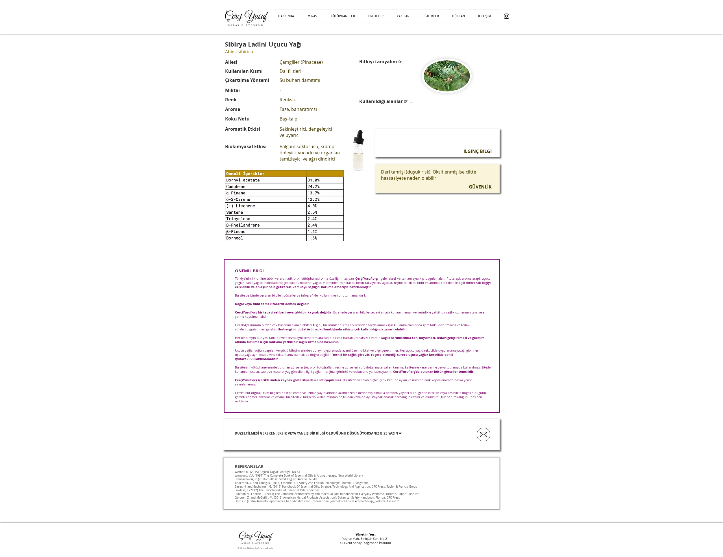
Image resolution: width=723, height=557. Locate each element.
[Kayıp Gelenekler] (506, 16)
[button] (314, 16)
